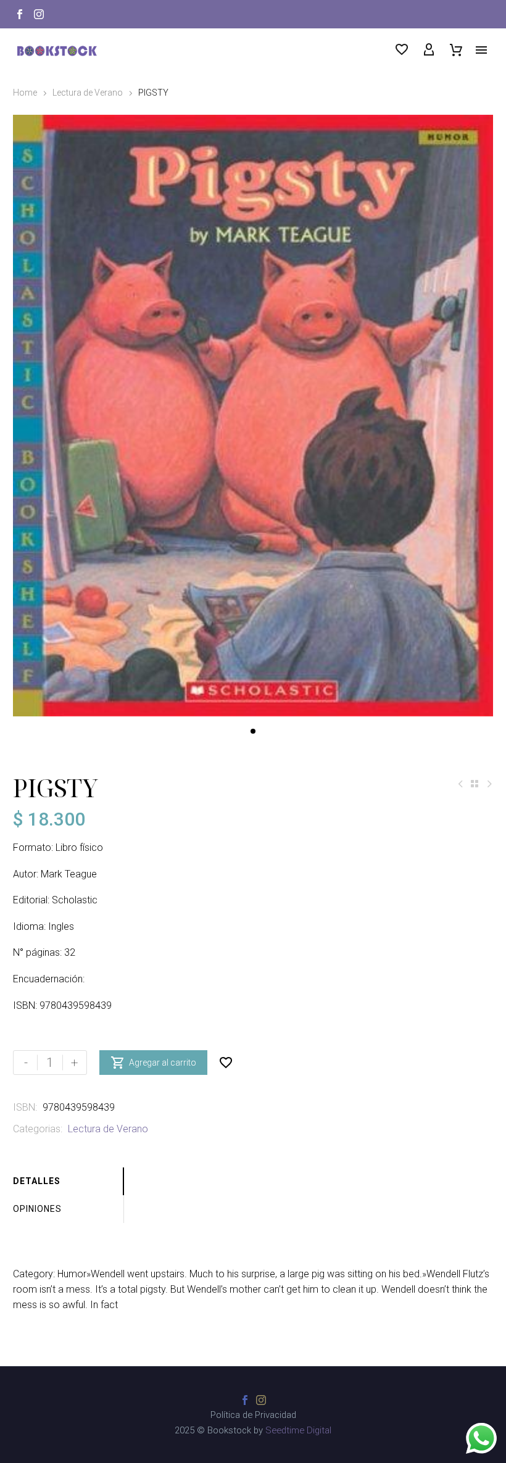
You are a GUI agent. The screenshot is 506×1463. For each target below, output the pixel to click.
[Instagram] (39, 14)
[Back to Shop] (474, 784)
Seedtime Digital (298, 1430)
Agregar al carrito (153, 1062)
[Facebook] (20, 14)
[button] (253, 731)
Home (25, 92)
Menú (481, 50)
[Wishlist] (401, 50)
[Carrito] (456, 50)
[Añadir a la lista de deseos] (226, 1062)
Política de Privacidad (253, 1415)
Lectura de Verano (87, 92)
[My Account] (428, 50)
